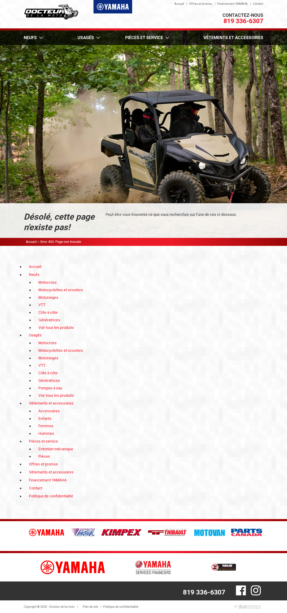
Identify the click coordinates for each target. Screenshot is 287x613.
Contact (258, 3)
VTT (41, 305)
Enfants (44, 418)
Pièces (44, 456)
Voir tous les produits (56, 327)
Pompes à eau (50, 388)
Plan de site (90, 606)
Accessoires (49, 411)
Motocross (47, 282)
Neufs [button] (30, 37)
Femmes (45, 426)
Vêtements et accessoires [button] (51, 403)
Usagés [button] (86, 37)
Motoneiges (48, 297)
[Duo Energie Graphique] (247, 606)
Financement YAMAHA (232, 3)
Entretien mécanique (55, 449)
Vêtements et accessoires (233, 37)
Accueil (31, 242)
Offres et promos (200, 3)
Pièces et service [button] (144, 37)
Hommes (46, 433)
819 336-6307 (243, 21)
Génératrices (49, 320)
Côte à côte (48, 312)
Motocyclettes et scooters (60, 290)
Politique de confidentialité (51, 496)
